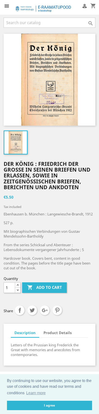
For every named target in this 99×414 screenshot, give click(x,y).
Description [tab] (25, 332)
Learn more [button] (36, 393)
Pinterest (57, 310)
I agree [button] (49, 405)
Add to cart (44, 287)
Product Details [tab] (57, 332)
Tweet (32, 310)
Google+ (45, 310)
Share (20, 310)
